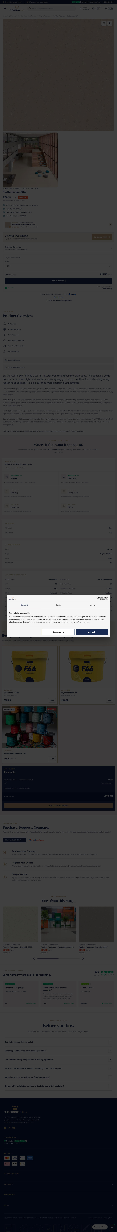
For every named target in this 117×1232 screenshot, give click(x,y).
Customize (57, 632)
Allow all (91, 632)
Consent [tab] (24, 605)
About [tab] (92, 605)
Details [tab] (58, 605)
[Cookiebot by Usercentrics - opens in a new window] (98, 598)
